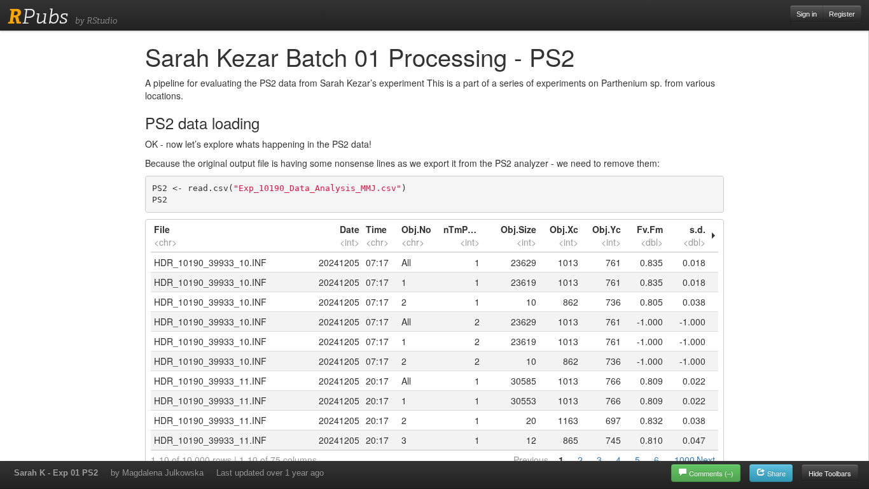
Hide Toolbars (830, 473)
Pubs (38, 16)
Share (775, 473)
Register (842, 14)
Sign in (806, 14)
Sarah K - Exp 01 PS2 (56, 473)
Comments (711, 473)
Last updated (270, 473)
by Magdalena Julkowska (157, 473)
